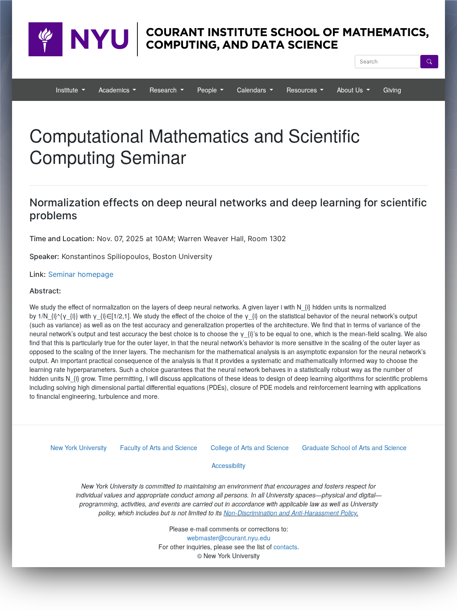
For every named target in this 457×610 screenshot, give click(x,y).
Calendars (252, 89)
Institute (68, 89)
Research (164, 89)
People (208, 89)
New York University (78, 447)
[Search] (429, 61)
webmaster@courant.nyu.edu (228, 537)
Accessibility (228, 465)
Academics (115, 89)
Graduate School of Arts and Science (354, 447)
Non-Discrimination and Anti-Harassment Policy (290, 512)
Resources (303, 89)
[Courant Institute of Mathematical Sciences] (228, 38)
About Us (351, 89)
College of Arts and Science (250, 447)
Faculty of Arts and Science (158, 447)
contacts (285, 546)
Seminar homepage (80, 274)
